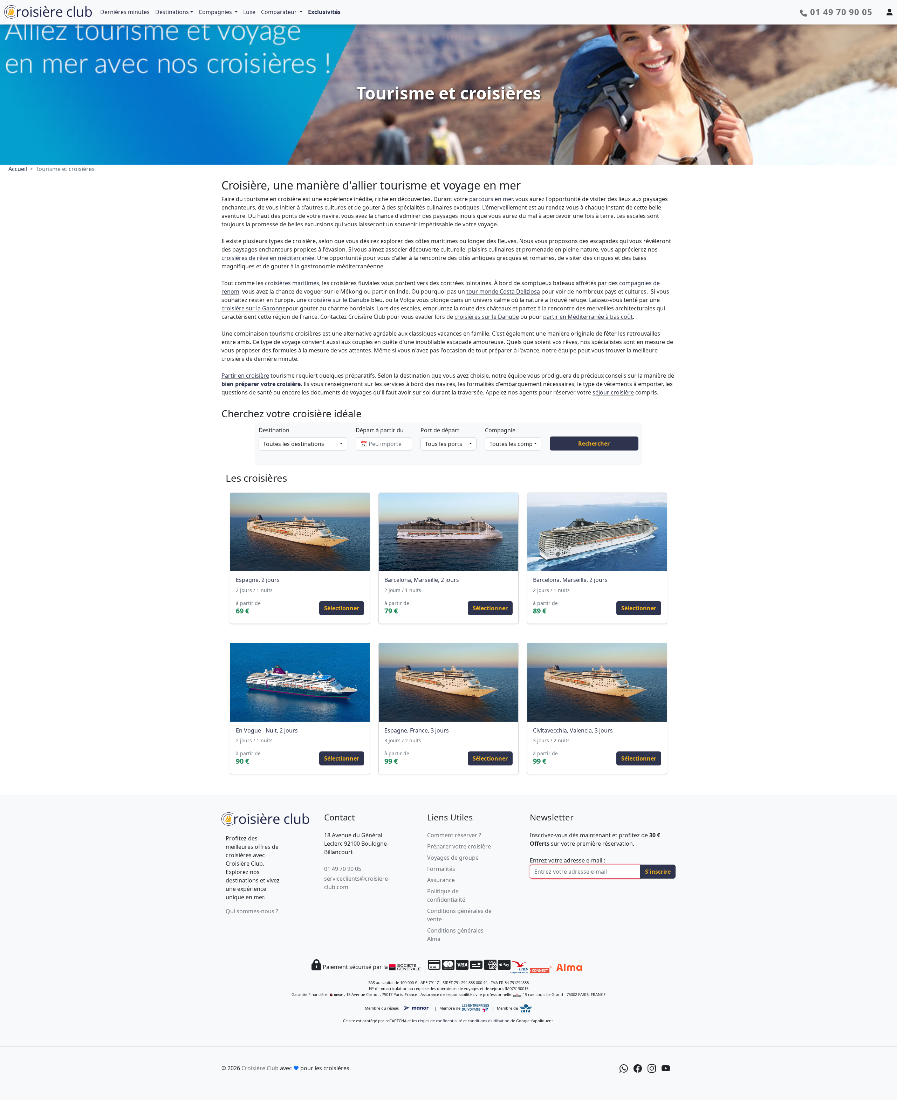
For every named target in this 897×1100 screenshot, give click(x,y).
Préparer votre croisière (459, 846)
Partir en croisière (245, 375)
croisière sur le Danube (339, 300)
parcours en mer (491, 199)
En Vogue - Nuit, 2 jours (267, 730)
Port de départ (439, 430)
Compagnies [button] (216, 12)
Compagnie (500, 430)
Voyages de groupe (453, 857)
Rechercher (594, 443)
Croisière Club (260, 1068)
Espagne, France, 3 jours (416, 730)
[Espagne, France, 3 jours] (448, 682)
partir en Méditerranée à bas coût (588, 317)
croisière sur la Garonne (253, 308)
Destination (274, 430)
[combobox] (303, 444)
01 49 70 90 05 (342, 869)
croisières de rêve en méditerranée (267, 258)
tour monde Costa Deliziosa (503, 291)
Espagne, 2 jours (258, 580)
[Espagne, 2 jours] (300, 532)
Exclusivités (324, 12)
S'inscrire (658, 871)
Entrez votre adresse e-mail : (567, 860)
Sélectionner (341, 608)
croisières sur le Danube (486, 317)
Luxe (249, 12)
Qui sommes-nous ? (252, 911)
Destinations (172, 12)
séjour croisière (613, 392)
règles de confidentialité (440, 1020)
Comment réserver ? (454, 835)
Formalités (441, 869)
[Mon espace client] (889, 12)
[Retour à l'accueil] (265, 818)
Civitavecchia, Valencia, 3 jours (573, 730)
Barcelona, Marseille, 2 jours (421, 580)
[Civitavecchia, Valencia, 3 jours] (597, 682)
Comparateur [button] (279, 12)
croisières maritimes (292, 283)
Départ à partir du (380, 430)
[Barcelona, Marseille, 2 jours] (448, 532)
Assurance (441, 880)
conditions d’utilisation (488, 1020)
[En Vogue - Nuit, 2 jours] (300, 682)
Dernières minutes (125, 12)
